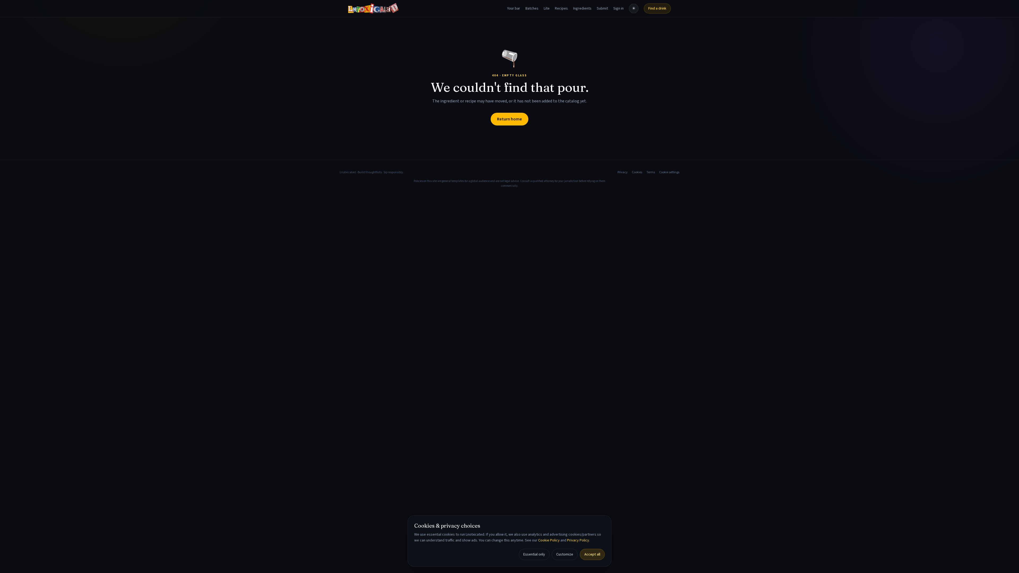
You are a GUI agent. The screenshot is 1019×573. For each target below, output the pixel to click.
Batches (531, 8)
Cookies (637, 172)
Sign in (618, 8)
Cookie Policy (549, 540)
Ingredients (582, 8)
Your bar (513, 8)
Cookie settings (669, 172)
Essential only (534, 554)
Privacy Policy (578, 540)
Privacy (623, 172)
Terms (650, 172)
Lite (547, 8)
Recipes (561, 8)
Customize (564, 554)
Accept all (592, 554)
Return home (509, 119)
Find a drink (657, 8)
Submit (602, 8)
